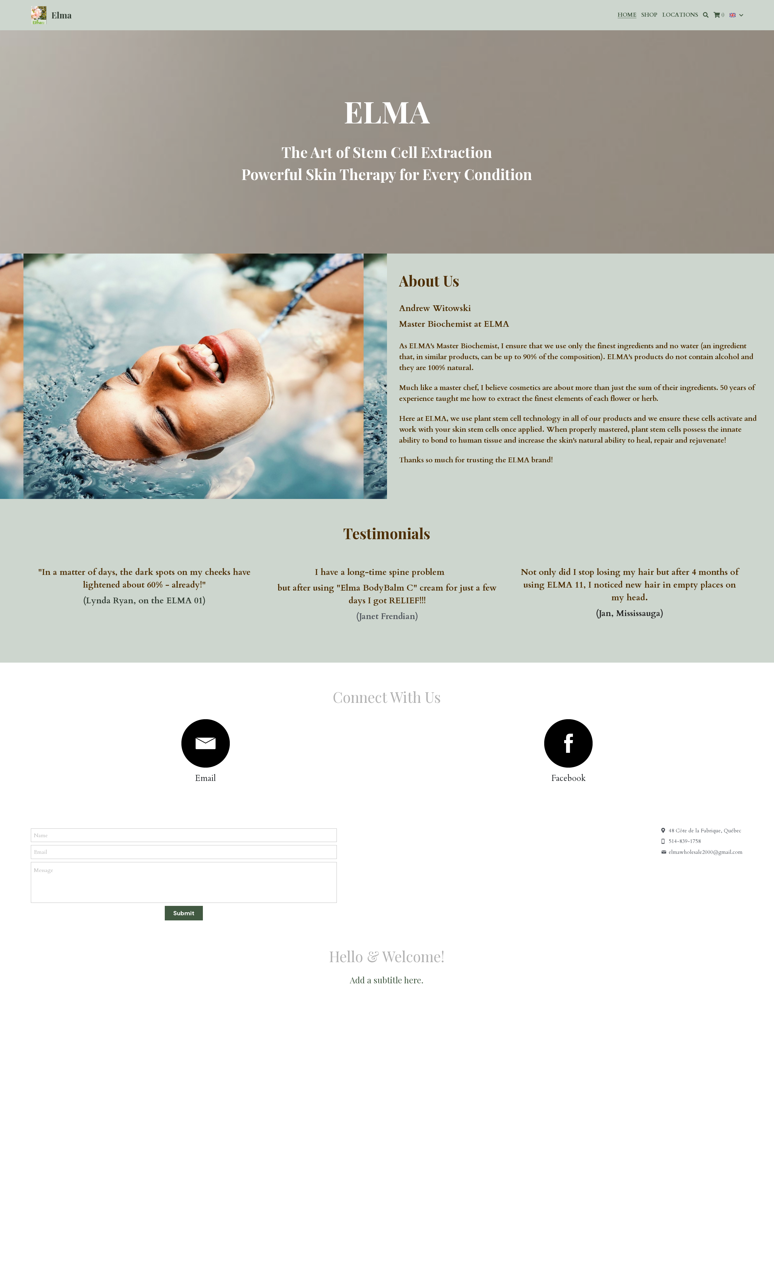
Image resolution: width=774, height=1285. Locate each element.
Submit (183, 913)
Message (43, 870)
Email (40, 852)
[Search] (706, 15)
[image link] (205, 743)
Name (41, 835)
